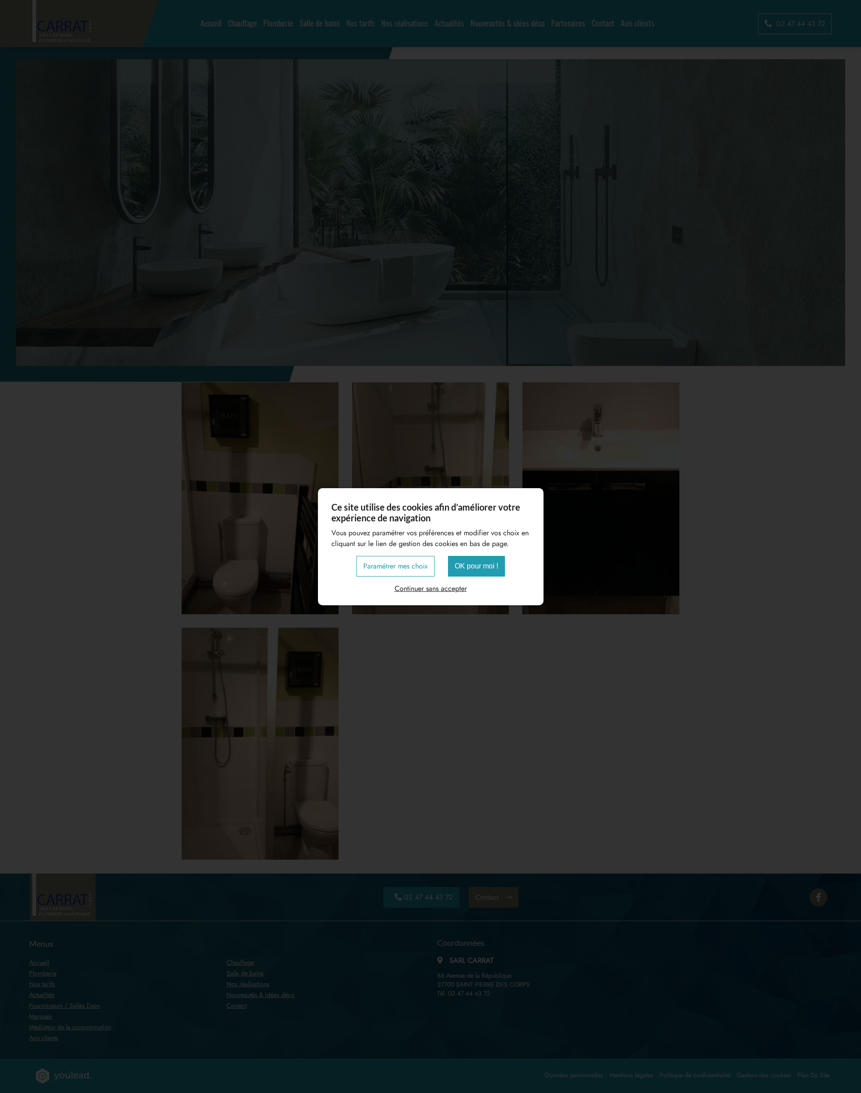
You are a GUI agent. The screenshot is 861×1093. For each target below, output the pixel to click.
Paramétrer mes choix (395, 566)
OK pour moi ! (476, 566)
